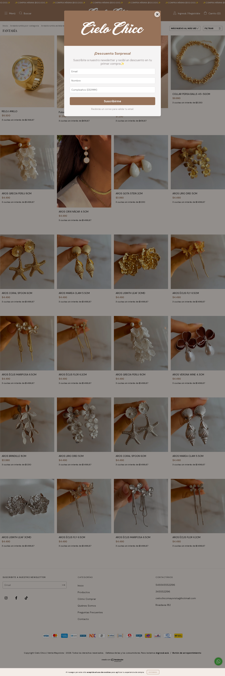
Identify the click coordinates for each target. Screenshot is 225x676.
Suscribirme (112, 101)
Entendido (153, 672)
